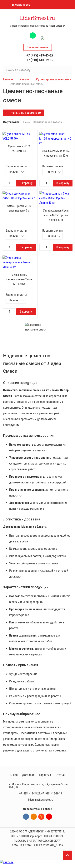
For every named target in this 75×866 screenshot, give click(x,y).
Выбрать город (21, 4)
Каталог (25, 79)
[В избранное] (33, 134)
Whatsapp (33, 35)
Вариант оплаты (16, 166)
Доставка (28, 775)
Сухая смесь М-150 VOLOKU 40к (19, 149)
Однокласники (34, 817)
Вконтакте (26, 817)
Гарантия (45, 775)
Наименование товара (47, 122)
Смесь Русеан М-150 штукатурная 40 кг (19, 208)
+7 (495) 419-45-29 (39, 55)
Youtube (49, 817)
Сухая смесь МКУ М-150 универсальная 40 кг (56, 153)
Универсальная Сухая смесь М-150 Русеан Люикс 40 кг (56, 215)
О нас (14, 775)
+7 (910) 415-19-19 (39, 60)
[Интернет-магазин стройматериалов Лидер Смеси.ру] (37, 18)
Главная (8, 79)
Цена (26, 122)
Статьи (60, 775)
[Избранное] (48, 4)
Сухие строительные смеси (53, 79)
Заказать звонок (37, 47)
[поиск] (67, 70)
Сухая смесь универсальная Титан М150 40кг (19, 279)
